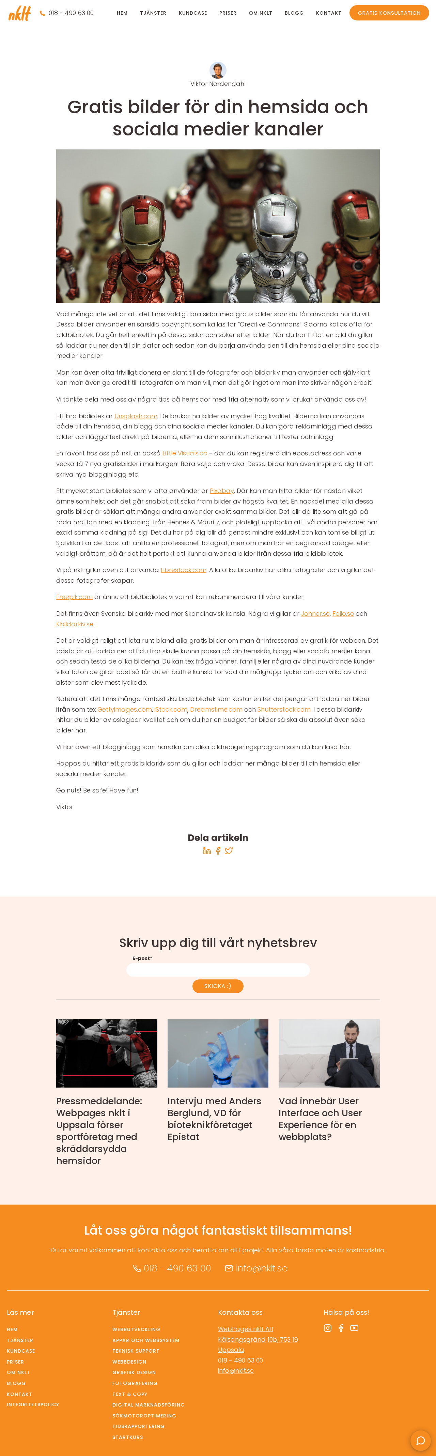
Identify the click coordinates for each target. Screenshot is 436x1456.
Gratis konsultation (389, 12)
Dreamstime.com (216, 709)
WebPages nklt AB (245, 1329)
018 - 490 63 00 (71, 13)
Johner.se (315, 613)
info (106, 1094)
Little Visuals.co (184, 453)
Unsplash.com (135, 416)
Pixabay (222, 490)
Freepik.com (74, 597)
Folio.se (343, 613)
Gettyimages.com (124, 709)
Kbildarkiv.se (74, 624)
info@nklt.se (261, 1268)
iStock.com (171, 709)
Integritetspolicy (33, 1404)
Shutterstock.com (284, 709)
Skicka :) (218, 986)
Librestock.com (183, 570)
